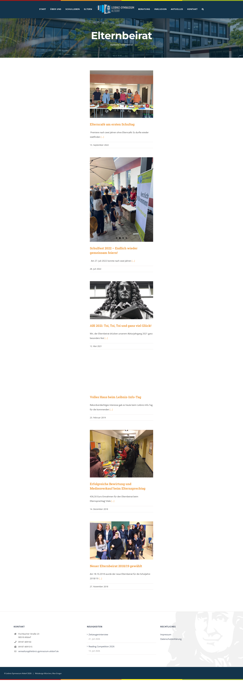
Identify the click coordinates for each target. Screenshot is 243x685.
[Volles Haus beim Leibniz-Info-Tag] (121, 374)
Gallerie (125, 94)
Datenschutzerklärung (171, 639)
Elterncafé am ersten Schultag (117, 94)
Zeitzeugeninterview (98, 634)
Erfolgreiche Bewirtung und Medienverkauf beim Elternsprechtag (117, 454)
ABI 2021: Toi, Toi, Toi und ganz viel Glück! (117, 300)
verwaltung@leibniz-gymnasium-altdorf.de (38, 651)
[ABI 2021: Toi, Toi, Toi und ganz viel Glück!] (121, 300)
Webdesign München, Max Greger (48, 673)
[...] (102, 136)
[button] (201, 9)
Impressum (165, 634)
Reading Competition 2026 (101, 646)
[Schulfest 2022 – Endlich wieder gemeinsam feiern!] (121, 199)
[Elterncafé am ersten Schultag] (121, 94)
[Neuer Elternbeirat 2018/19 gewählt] (121, 540)
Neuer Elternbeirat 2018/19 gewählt (117, 540)
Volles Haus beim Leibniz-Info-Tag (117, 374)
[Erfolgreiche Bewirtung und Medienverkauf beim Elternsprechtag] (121, 453)
